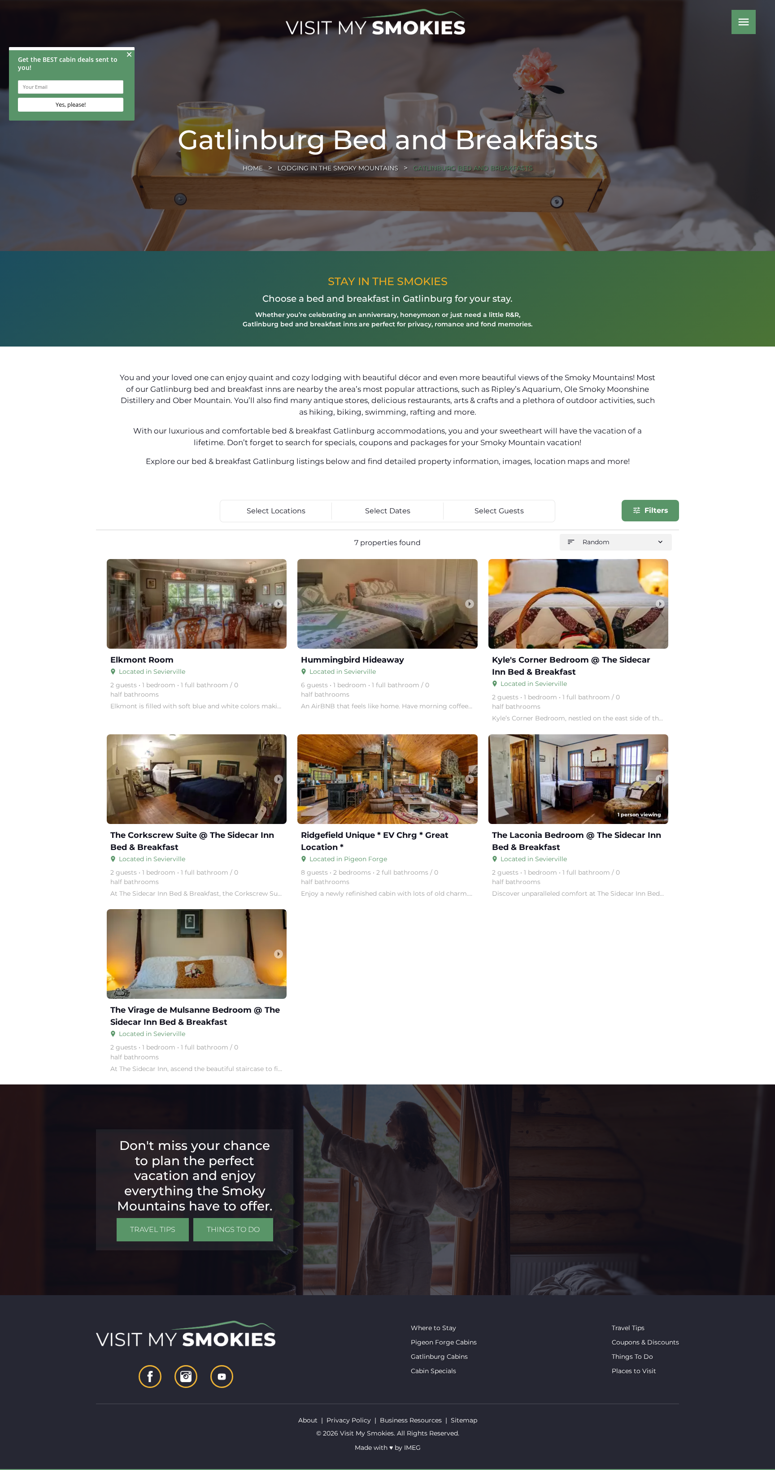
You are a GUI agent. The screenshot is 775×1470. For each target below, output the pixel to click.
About (308, 1420)
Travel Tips (152, 1229)
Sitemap (464, 1420)
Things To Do (632, 1357)
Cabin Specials (433, 1371)
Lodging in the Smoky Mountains (338, 168)
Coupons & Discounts (645, 1342)
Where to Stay (433, 1328)
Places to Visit (634, 1371)
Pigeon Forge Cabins (444, 1342)
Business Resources (411, 1420)
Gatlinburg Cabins (439, 1357)
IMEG (412, 1448)
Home (253, 168)
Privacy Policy (349, 1420)
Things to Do (233, 1229)
